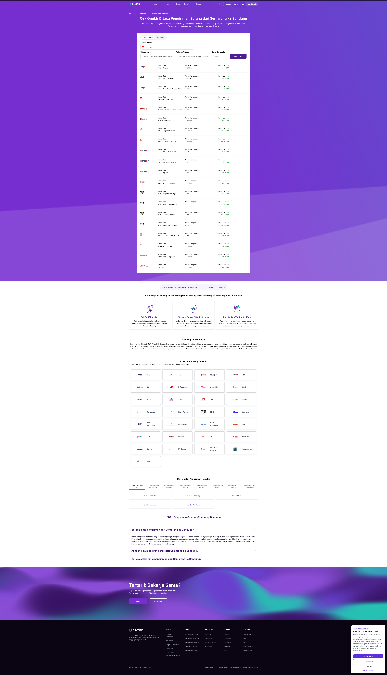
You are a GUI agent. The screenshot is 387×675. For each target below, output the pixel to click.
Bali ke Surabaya (193, 505)
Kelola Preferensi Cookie (250, 667)
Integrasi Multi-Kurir (191, 634)
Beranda (132, 13)
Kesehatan (227, 642)
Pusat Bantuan (248, 650)
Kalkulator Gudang (211, 642)
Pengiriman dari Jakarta (201, 486)
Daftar (138, 601)
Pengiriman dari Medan (233, 486)
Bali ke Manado (150, 505)
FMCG (226, 650)
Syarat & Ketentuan (209, 667)
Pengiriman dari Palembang (249, 486)
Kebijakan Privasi (223, 667)
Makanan (227, 646)
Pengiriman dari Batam (185, 486)
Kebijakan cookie (368, 670)
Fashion (226, 634)
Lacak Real (208, 638)
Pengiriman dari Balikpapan (153, 486)
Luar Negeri (160, 37)
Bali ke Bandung (193, 496)
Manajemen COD (191, 650)
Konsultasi (158, 601)
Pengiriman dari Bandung (169, 486)
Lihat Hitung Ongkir (215, 287)
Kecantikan (227, 638)
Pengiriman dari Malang (217, 486)
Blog (245, 638)
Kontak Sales (239, 4)
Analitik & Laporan (191, 646)
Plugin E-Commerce (172, 645)
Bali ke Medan (237, 496)
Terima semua (368, 656)
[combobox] (166, 47)
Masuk (228, 4)
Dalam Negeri (148, 37)
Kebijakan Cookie (235, 667)
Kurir (245, 642)
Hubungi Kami (248, 646)
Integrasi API (170, 641)
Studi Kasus (208, 646)
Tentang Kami (248, 634)
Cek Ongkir (143, 13)
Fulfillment (169, 649)
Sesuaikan (368, 666)
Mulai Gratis (252, 4)
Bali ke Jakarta (150, 496)
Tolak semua (368, 661)
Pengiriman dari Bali (137, 486)
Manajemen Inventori (192, 642)
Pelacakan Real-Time (192, 638)
